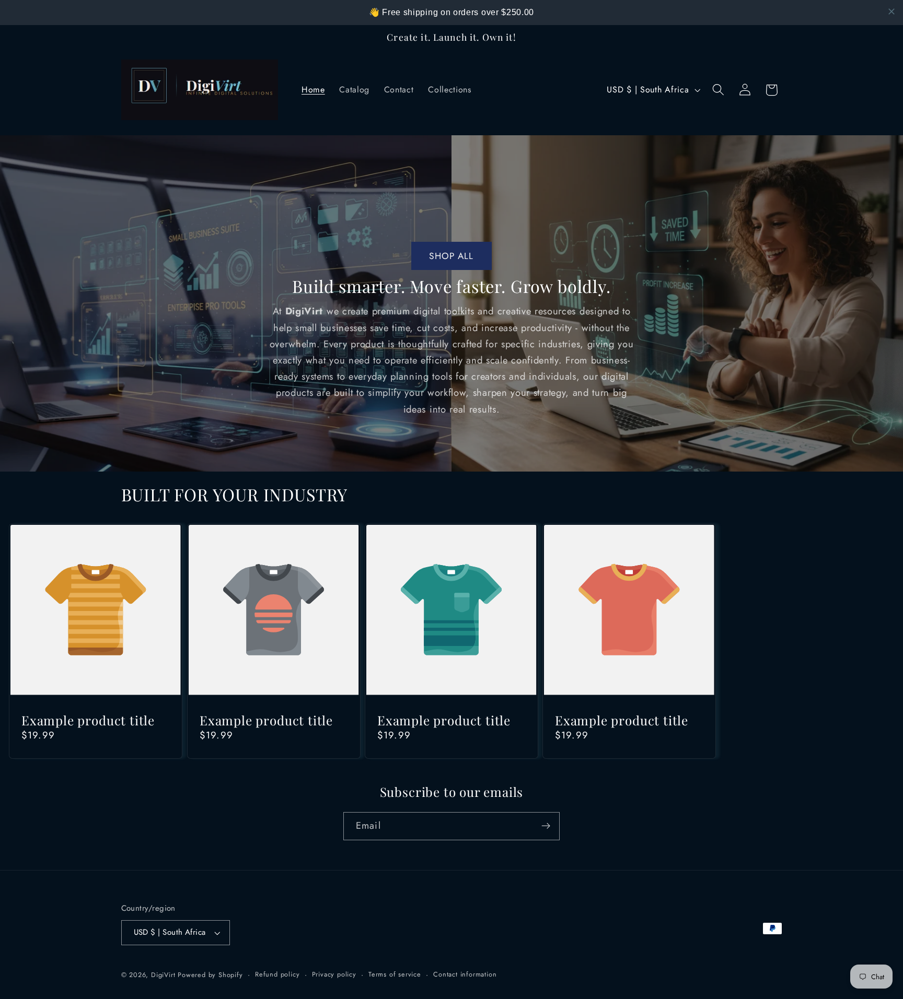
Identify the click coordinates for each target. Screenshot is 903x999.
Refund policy (277, 974)
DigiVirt (163, 975)
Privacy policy (334, 974)
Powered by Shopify (210, 975)
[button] (718, 90)
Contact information (464, 974)
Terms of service (394, 974)
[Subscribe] (545, 826)
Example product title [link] (88, 720)
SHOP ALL (451, 256)
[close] (891, 11)
